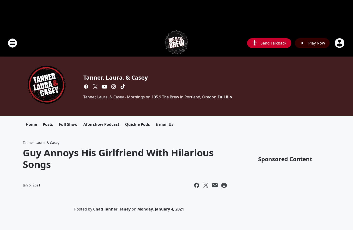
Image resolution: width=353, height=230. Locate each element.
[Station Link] (177, 43)
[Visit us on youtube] (104, 86)
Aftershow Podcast (101, 124)
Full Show (68, 124)
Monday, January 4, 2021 (160, 209)
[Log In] (340, 43)
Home (31, 124)
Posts (48, 124)
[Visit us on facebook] (86, 86)
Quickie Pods (137, 124)
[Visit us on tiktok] (123, 86)
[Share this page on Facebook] (196, 185)
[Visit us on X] (95, 86)
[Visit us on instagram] (113, 86)
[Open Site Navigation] (12, 43)
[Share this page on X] (205, 185)
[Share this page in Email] (215, 185)
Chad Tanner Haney (112, 209)
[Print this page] (224, 185)
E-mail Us (164, 124)
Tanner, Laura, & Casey (115, 77)
